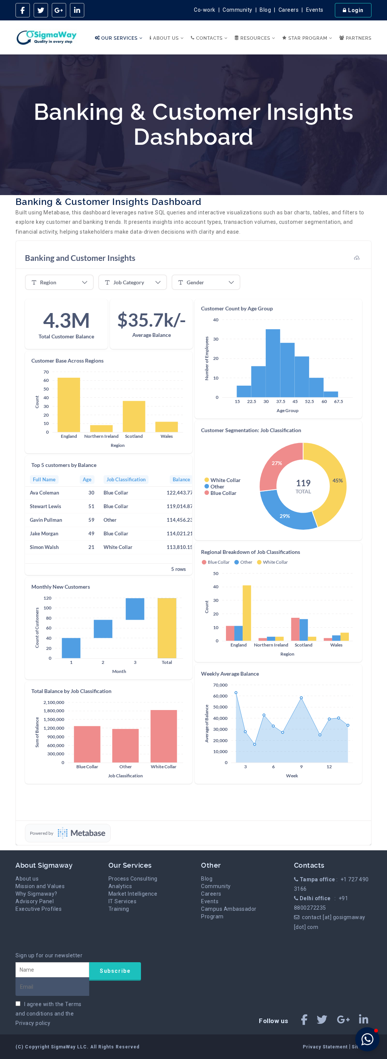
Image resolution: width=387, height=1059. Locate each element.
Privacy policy (32, 1023)
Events (315, 10)
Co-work (204, 10)
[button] (367, 1039)
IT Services (122, 901)
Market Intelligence (133, 894)
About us (27, 879)
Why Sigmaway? (36, 894)
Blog (265, 10)
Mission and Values (40, 886)
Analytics (120, 886)
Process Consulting (133, 879)
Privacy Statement (326, 1047)
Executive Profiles (38, 909)
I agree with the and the (48, 1013)
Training (118, 909)
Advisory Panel (34, 901)
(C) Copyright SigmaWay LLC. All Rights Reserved (77, 1047)
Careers (289, 10)
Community (237, 10)
